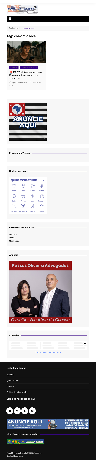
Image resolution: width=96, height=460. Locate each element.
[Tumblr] (25, 411)
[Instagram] (18, 411)
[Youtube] (33, 411)
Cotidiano (13, 67)
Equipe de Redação (19, 82)
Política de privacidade (17, 392)
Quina (11, 238)
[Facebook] (10, 411)
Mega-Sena (14, 241)
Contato (10, 386)
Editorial (10, 375)
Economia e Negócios (29, 67)
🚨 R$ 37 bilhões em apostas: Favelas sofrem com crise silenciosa (26, 75)
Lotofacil (13, 235)
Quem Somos (13, 381)
